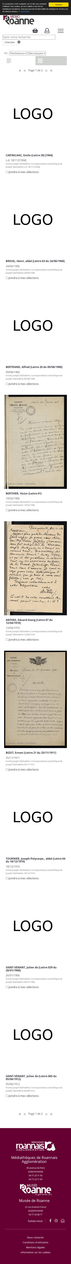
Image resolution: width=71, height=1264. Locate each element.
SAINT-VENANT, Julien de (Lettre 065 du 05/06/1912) (31, 1077)
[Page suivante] (46, 70)
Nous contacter (35, 1237)
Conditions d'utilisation (35, 1242)
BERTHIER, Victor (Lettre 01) (24, 493)
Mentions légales (35, 1247)
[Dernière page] (51, 70)
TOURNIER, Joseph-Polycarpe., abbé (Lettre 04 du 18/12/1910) (35, 860)
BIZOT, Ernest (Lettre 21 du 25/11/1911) (31, 752)
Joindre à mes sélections (24, 172)
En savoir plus (23, 11)
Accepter (58, 4)
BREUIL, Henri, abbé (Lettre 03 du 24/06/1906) (35, 261)
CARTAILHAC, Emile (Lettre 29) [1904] (29, 155)
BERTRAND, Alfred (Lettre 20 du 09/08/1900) (34, 367)
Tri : (6, 53)
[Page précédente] (24, 70)
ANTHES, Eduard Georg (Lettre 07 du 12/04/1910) (29, 621)
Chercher (10, 42)
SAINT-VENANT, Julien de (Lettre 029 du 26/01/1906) (31, 969)
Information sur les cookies (36, 1252)
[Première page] (19, 70)
